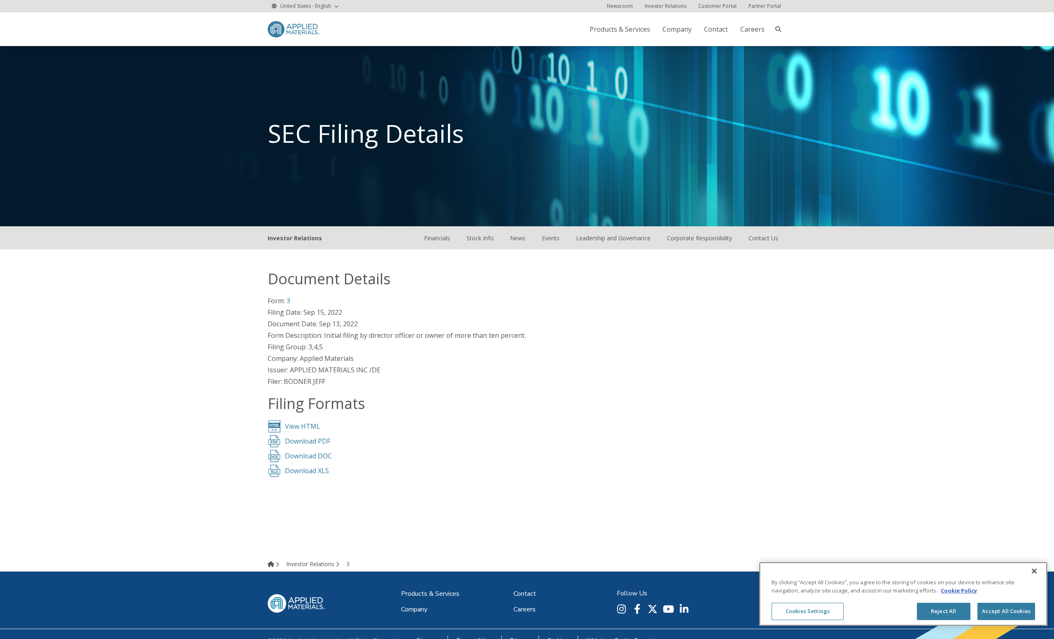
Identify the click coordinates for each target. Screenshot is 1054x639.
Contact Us (763, 238)
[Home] (276, 564)
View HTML (302, 426)
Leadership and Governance (613, 238)
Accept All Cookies (1006, 611)
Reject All (943, 611)
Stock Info (480, 238)
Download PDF (307, 441)
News (517, 238)
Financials (437, 238)
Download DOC (308, 455)
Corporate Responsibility (699, 238)
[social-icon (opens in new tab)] (622, 609)
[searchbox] (778, 29)
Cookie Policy (959, 590)
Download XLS (307, 470)
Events (551, 238)
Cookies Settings (808, 611)
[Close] (1034, 571)
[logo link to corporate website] (294, 29)
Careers (752, 29)
